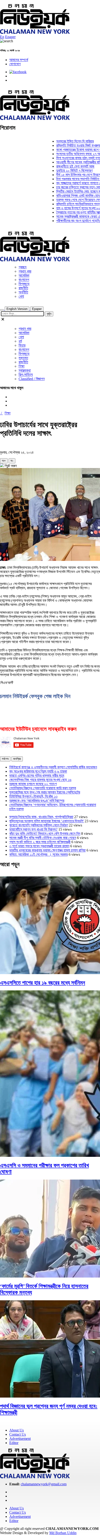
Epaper (10, 37)
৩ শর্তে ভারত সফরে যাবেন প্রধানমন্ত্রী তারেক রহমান (39, 846)
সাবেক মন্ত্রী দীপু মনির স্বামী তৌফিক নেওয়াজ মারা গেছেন (42, 838)
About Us (16, 1430)
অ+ (4, 460)
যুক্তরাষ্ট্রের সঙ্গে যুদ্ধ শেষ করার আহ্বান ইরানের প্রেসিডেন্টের (44, 792)
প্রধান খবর (25, 271)
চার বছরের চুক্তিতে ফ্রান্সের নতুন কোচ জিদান (72, 187)
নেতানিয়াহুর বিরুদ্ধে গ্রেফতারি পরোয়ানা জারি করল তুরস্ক (42, 788)
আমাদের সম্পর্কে (18, 60)
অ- (11, 460)
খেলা (21, 296)
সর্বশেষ (5, 759)
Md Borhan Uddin (63, 1533)
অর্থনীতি (23, 292)
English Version (17, 309)
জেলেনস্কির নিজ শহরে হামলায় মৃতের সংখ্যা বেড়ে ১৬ (40, 780)
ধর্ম (20, 341)
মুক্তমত (23, 358)
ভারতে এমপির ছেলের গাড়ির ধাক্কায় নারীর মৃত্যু (36, 775)
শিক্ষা (21, 366)
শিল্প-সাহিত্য (26, 375)
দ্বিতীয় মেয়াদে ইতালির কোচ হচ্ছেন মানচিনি (71, 191)
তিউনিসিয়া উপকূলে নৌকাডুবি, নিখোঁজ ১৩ (33, 796)
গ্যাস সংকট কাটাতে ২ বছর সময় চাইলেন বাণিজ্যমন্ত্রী (39, 842)
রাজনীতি (23, 288)
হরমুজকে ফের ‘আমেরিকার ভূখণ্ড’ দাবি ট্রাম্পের (36, 801)
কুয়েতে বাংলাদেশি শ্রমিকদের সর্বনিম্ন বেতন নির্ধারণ (38, 825)
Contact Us (17, 1434)
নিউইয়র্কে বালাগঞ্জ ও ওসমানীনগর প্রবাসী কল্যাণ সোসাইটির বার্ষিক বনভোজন (53, 767)
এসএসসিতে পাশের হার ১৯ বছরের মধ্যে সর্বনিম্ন (42, 983)
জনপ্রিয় (17, 759)
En (2, 37)
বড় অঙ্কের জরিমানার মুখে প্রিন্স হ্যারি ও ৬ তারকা (38, 771)
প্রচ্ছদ (23, 267)
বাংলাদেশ (24, 280)
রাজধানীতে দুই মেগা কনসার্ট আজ (65, 166)
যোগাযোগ (15, 64)
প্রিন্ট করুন (10, 466)
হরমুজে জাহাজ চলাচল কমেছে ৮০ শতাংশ (33, 784)
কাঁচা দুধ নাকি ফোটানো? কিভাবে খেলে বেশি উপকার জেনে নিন (44, 834)
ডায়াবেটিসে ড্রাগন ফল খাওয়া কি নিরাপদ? (33, 829)
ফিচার (22, 345)
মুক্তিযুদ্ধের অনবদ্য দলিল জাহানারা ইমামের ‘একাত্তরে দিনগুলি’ (46, 821)
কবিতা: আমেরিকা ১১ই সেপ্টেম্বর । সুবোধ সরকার (38, 854)
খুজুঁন (49, 313)
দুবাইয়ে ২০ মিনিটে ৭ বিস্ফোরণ (64, 170)
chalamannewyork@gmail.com (44, 1484)
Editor (13, 1443)
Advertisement (20, 1439)
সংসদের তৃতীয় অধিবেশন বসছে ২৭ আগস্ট (70, 154)
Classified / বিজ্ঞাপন (32, 379)
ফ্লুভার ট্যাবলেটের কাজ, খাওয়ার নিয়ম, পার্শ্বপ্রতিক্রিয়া (41, 817)
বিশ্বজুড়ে (24, 284)
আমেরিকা (24, 275)
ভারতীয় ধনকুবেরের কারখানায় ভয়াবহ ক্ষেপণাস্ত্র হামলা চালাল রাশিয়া (47, 850)
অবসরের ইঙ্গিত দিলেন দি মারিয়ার (65, 141)
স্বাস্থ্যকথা (25, 370)
